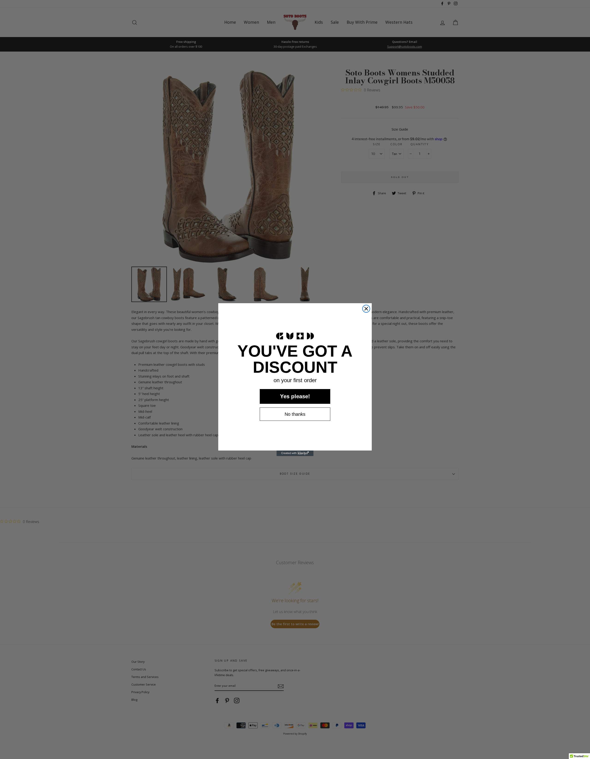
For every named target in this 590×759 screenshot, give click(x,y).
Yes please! (295, 396)
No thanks (295, 414)
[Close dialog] (366, 308)
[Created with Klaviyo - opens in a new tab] (295, 453)
